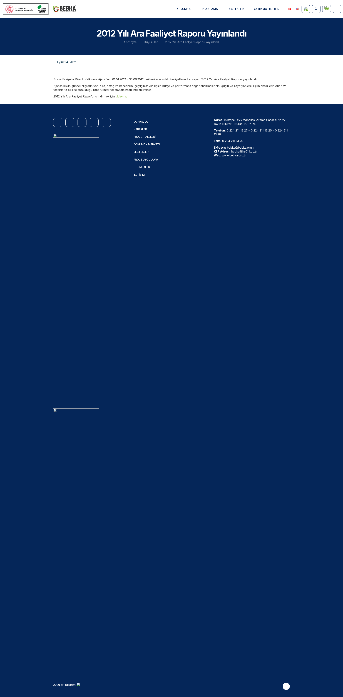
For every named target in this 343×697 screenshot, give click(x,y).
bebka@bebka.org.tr (241, 147)
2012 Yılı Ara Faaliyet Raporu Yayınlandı (192, 42)
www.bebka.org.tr (234, 155)
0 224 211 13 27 (237, 130)
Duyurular (151, 42)
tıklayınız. (122, 96)
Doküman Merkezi (146, 144)
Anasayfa (130, 42)
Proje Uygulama (145, 159)
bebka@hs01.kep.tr (244, 151)
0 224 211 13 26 (261, 130)
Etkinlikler (141, 167)
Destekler (140, 152)
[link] (76, 267)
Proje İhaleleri (144, 136)
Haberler (140, 129)
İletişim (139, 174)
